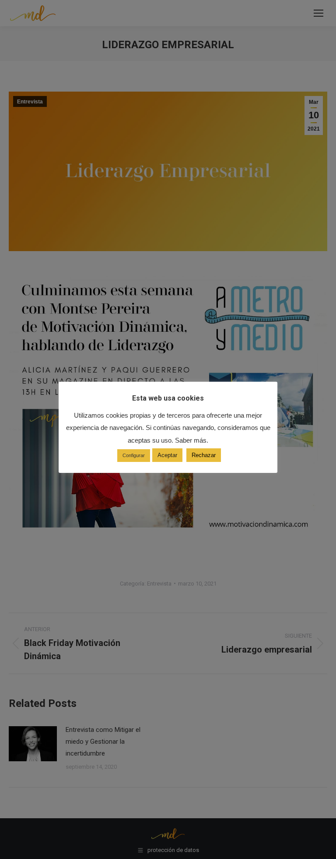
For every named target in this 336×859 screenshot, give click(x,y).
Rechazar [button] (204, 455)
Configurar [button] (133, 455)
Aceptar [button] (167, 455)
